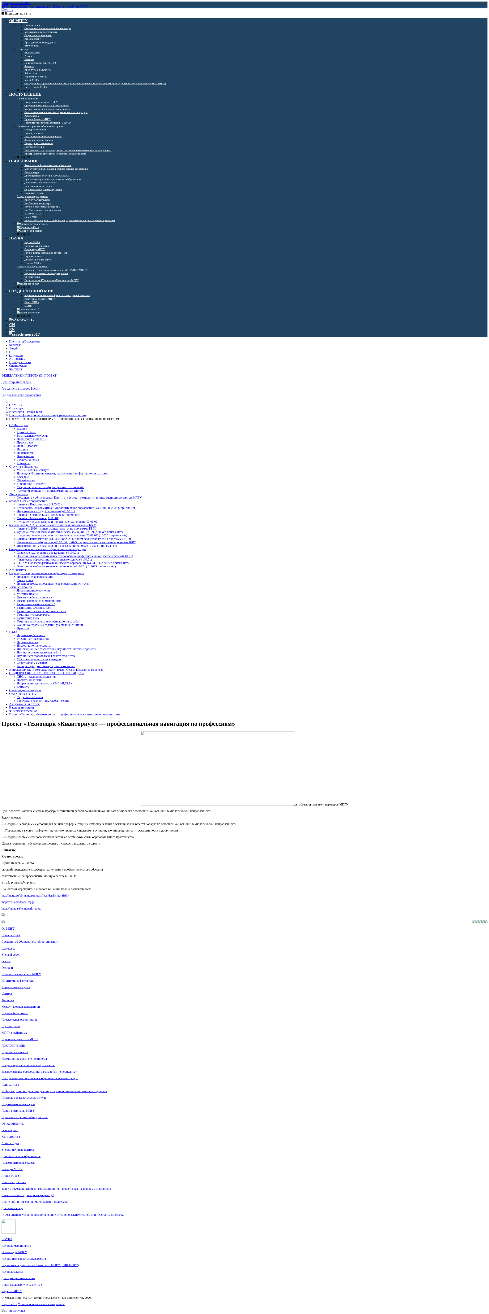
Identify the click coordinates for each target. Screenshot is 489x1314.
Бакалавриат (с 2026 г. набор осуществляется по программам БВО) (52, 525)
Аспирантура (18, 569)
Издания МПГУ (12, 1291)
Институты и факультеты (25, 411)
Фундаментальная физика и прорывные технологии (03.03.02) (57, 521)
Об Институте (18, 425)
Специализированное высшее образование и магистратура (47, 549)
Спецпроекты (18, 365)
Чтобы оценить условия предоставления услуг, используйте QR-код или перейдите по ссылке (63, 1214)
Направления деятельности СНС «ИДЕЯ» (44, 683)
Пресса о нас (25, 442)
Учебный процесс (20, 587)
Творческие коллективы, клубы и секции (43, 700)
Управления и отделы (16, 987)
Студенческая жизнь (22, 693)
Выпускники (25, 456)
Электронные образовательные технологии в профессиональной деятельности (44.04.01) (75, 556)
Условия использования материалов (41, 1304)
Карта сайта (9, 1304)
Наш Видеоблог (27, 445)
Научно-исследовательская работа (39, 652)
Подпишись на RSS (17, 3)
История (22, 449)
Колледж (15, 345)
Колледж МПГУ (12, 1169)
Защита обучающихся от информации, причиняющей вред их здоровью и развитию (56, 1188)
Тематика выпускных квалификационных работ (48, 621)
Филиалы (8, 1000)
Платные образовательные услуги (24, 1097)
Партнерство (25, 452)
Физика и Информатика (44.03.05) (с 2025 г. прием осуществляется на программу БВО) (74, 538)
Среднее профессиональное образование (28, 1065)
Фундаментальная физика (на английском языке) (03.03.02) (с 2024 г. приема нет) (70, 532)
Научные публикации (31, 635)
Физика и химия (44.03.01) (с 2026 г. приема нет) (48, 514)
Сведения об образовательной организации (30, 941)
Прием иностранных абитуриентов (25, 1117)
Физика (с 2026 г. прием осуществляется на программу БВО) (56, 528)
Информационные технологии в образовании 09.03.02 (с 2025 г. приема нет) (67, 545)
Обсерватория (26, 480)
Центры (7, 993)
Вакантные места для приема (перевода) (28, 1195)
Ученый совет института (33, 470)
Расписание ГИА (28, 618)
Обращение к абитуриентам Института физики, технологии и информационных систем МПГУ (79, 497)
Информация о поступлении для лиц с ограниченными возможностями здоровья (54, 1091)
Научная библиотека (15, 1013)
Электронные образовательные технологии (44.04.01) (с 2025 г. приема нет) (66, 566)
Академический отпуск (24, 704)
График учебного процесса (34, 597)
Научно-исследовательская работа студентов (46, 655)
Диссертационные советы (34, 645)
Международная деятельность (21, 1006)
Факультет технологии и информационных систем (50, 490)
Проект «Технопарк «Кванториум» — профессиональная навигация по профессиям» (64, 714)
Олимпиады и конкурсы (25, 690)
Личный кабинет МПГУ (72, 6)
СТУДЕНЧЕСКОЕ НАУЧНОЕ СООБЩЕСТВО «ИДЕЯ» (46, 673)
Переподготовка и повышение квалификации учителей (53, 583)
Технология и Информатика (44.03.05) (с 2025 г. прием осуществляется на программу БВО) (76, 542)
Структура (16, 408)
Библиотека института (31, 483)
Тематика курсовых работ (33, 614)
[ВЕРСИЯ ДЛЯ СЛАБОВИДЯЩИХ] (22, 320)
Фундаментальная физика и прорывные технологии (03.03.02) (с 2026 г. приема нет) (72, 535)
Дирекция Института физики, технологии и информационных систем (62, 473)
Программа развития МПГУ (20, 1039)
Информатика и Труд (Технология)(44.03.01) (46, 511)
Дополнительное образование (21, 1156)
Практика (23, 628)
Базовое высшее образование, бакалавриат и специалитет (39, 1071)
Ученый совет (11, 954)
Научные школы (27, 642)
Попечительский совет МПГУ (21, 974)
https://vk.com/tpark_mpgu (18, 902)
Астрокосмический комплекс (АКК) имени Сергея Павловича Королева (56, 669)
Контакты (15, 369)
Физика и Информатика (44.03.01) (39, 504)
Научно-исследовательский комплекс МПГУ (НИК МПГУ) (40, 1265)
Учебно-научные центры (33, 638)
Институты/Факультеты (24, 341)
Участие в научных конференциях (39, 659)
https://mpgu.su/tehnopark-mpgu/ (21, 908)
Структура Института (23, 466)
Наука (13, 631)
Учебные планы (27, 594)
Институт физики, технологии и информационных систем (47, 415)
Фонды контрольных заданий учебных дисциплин (50, 624)
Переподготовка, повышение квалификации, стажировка (46, 573)
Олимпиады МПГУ (14, 1252)
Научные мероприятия (16, 1245)
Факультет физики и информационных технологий (50, 487)
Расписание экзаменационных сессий (41, 611)
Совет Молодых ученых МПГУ (22, 1284)
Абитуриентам (18, 494)
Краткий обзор (26, 432)
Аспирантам (17, 358)
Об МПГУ (16, 405)
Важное (22, 428)
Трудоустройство (28, 459)
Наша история (11, 935)
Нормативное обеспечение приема (24, 1058)
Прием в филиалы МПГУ (18, 1110)
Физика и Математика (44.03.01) (38, 518)
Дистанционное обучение (33, 590)
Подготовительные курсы (18, 1104)
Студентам (16, 355)
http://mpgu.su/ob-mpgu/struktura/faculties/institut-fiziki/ (35, 895)
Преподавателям (20, 362)
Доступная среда (12, 1208)
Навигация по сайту (17, 13)
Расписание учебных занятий (36, 604)
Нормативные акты (29, 680)
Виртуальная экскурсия (32, 435)
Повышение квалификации (35, 576)
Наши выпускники (21, 707)
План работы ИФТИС (31, 439)
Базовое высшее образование (28, 501)
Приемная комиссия (15, 1052)
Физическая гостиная (23, 711)
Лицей (13, 348)
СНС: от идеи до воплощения (36, 676)
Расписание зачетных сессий (35, 607)
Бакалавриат (10, 1130)
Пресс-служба (11, 1026)
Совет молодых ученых (32, 662)
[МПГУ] (7, 10)
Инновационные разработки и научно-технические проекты (56, 649)
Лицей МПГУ (11, 1175)
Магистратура (11, 1136)
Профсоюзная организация (19, 1019)
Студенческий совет (30, 697)
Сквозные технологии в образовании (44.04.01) (48, 552)
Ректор (6, 961)
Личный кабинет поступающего (28, 6)
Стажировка (25, 580)
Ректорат (7, 967)
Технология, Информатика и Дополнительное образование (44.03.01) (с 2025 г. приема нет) (76, 507)
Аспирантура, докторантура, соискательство (46, 666)
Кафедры (23, 476)
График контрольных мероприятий (39, 600)
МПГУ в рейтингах (14, 1032)
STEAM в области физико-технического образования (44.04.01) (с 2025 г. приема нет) (73, 563)
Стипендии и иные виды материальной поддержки (35, 1201)
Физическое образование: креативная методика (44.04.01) (54, 559)
